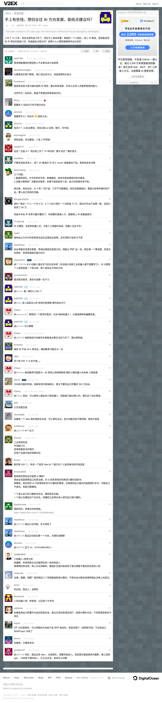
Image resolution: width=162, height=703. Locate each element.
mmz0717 (19, 146)
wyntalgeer (20, 135)
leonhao (18, 344)
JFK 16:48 (63, 695)
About (6, 677)
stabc (17, 233)
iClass (17, 309)
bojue (17, 623)
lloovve (18, 123)
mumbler (18, 158)
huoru (17, 459)
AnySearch (134, 82)
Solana (68, 677)
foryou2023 (20, 471)
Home (138, 3)
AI (96, 51)
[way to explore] (11, 3)
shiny (17, 379)
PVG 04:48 (42, 695)
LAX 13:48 (53, 695)
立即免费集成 (137, 76)
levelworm (19, 81)
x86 (16, 402)
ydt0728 (20, 25)
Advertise (29, 677)
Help (16, 677)
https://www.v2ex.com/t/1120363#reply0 (34, 512)
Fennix (17, 437)
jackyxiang (20, 169)
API (49, 677)
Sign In (155, 3)
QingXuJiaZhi (21, 199)
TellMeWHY (20, 554)
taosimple (19, 414)
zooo (16, 584)
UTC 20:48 (31, 695)
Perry (16, 100)
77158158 (19, 221)
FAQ (58, 677)
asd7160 (18, 58)
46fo (16, 356)
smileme (18, 608)
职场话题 (19, 13)
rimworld (18, 573)
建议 (107, 51)
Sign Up (146, 3)
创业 (86, 51)
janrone (18, 111)
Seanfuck (19, 596)
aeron (17, 638)
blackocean (20, 504)
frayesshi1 (19, 259)
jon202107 (19, 650)
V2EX (8, 13)
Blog (40, 677)
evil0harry (19, 426)
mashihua (19, 244)
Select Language (117, 677)
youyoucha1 (20, 275)
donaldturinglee (22, 69)
